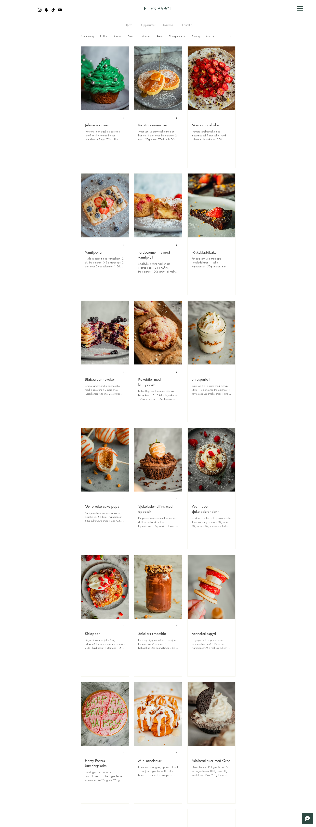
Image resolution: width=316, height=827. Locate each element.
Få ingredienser (177, 36)
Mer (208, 36)
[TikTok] (53, 9)
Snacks (117, 36)
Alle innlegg (87, 36)
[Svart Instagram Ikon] (39, 9)
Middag (146, 36)
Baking (196, 36)
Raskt (159, 36)
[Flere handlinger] (124, 118)
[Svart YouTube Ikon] (59, 9)
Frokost (131, 36)
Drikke (103, 36)
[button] (300, 8)
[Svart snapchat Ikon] (46, 9)
